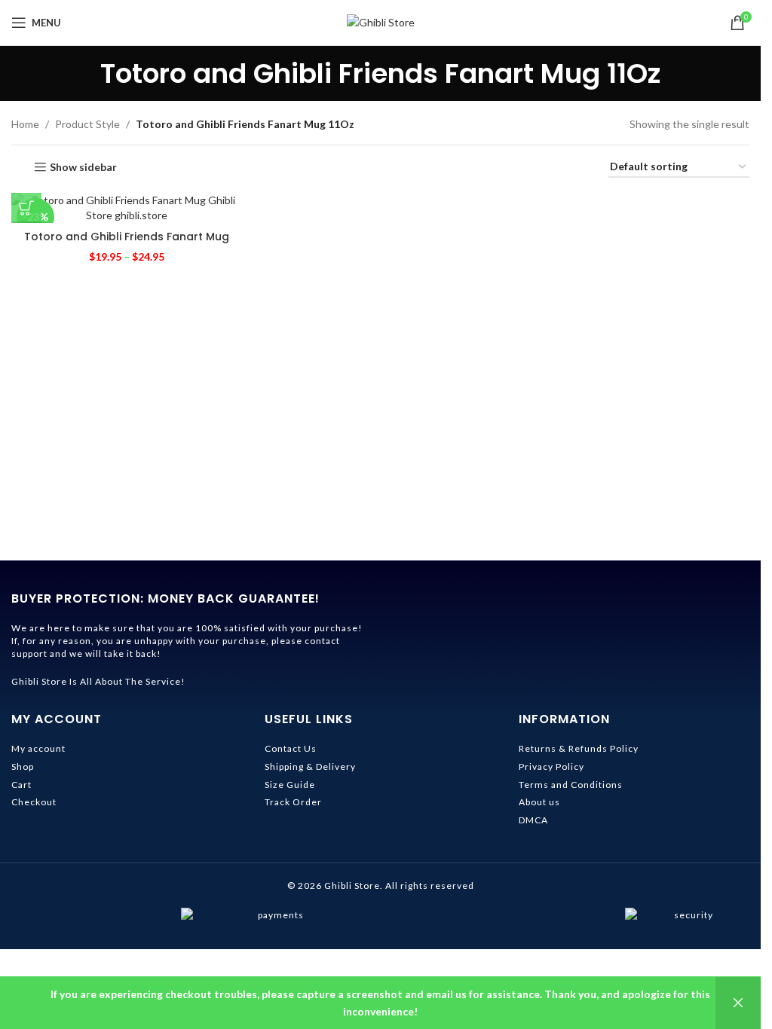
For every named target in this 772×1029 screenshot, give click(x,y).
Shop (22, 766)
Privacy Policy (551, 766)
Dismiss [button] (738, 1003)
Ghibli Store (352, 885)
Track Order (293, 802)
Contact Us (291, 748)
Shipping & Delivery (310, 766)
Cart (21, 784)
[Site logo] (381, 21)
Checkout (34, 802)
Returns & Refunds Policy (579, 748)
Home (25, 124)
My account (38, 748)
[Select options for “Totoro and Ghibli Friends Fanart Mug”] (26, 208)
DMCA (533, 820)
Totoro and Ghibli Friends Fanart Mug (126, 236)
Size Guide (290, 784)
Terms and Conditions (571, 784)
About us (539, 802)
